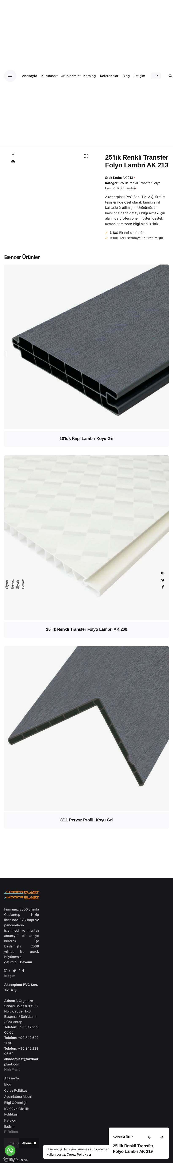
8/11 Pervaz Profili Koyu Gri (86, 820)
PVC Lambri (126, 188)
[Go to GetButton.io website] (10, 1158)
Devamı (26, 962)
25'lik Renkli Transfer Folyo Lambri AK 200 (86, 629)
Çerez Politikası (79, 1154)
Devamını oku (86, 424)
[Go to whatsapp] (10, 1150)
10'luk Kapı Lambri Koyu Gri (86, 438)
